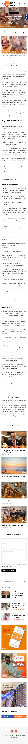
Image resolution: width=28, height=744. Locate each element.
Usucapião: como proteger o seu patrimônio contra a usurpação (19, 605)
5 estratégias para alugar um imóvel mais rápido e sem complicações (19, 615)
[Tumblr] (19, 32)
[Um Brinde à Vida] (14, 490)
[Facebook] (12, 731)
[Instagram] (16, 731)
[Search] (24, 3)
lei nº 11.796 (10, 273)
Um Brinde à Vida (6, 500)
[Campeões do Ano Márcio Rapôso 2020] (14, 514)
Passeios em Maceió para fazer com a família (13, 476)
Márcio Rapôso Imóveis (12, 735)
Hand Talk (23, 84)
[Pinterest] (12, 32)
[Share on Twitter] (8, 32)
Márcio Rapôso (6, 364)
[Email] (23, 32)
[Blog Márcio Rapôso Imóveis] (9, 4)
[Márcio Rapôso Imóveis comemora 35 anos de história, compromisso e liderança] (14, 439)
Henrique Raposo (10, 22)
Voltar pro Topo (14, 741)
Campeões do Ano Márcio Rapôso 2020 (12, 525)
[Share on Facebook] (4, 32)
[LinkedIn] (16, 32)
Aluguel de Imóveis (16, 619)
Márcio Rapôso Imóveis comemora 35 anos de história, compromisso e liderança (18, 594)
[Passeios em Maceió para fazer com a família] (14, 465)
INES (14, 259)
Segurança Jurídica (16, 609)
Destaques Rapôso (14, 12)
